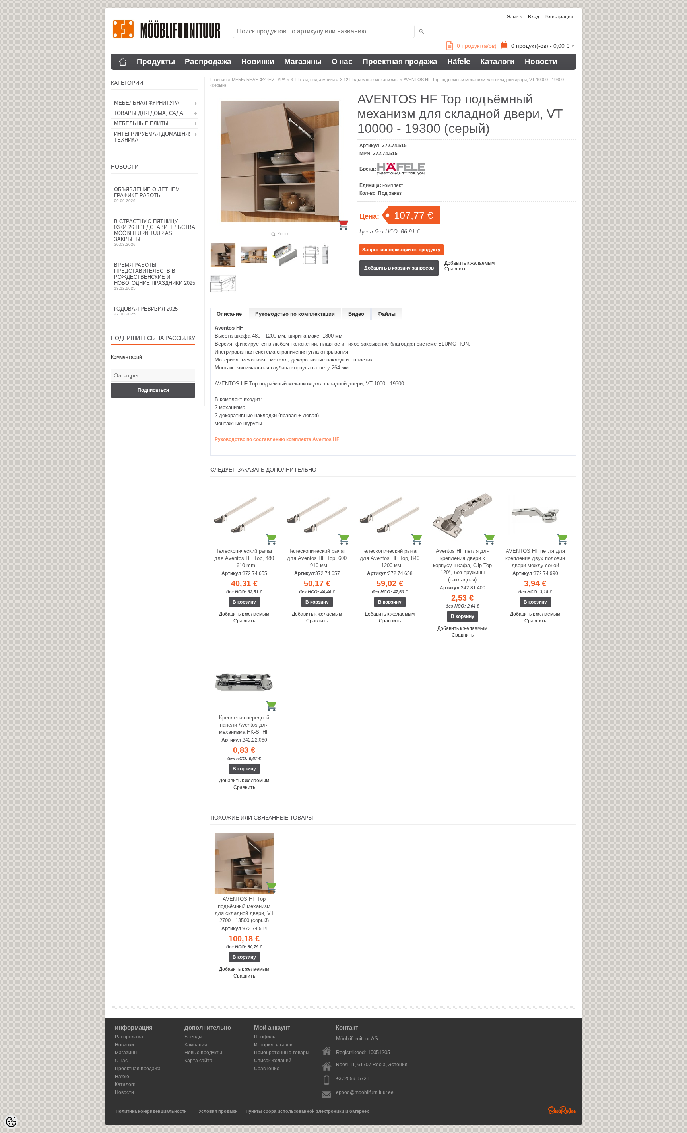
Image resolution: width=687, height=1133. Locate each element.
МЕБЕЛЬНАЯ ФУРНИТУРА (146, 103)
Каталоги (497, 61)
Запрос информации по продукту (401, 250)
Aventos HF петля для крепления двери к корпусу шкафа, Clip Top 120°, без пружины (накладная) (462, 565)
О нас (342, 61)
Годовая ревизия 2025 (146, 311)
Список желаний (272, 1060)
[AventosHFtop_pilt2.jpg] (254, 255)
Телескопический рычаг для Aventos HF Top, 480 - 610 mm (244, 558)
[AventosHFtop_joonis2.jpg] (223, 283)
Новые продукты (203, 1052)
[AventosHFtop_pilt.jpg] (223, 255)
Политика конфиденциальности (151, 1111)
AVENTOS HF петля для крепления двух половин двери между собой (535, 558)
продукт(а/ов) (477, 46)
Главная (218, 79)
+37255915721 (352, 1078)
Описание (229, 314)
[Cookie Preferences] (11, 1122)
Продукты (156, 61)
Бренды (193, 1037)
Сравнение (266, 1068)
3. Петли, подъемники (313, 79)
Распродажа (208, 61)
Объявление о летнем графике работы (147, 195)
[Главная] (123, 62)
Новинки (257, 61)
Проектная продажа (400, 61)
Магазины (303, 61)
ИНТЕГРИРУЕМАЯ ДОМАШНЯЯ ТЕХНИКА (153, 137)
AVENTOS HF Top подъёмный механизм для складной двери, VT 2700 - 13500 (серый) (244, 909)
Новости (541, 61)
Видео (356, 314)
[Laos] (244, 515)
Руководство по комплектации (295, 314)
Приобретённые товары (281, 1052)
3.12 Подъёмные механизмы (369, 79)
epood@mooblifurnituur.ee (365, 1092)
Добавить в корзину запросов (399, 268)
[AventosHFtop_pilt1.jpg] (285, 255)
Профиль (264, 1037)
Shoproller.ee (562, 1110)
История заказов (273, 1044)
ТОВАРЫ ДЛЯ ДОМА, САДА (148, 113)
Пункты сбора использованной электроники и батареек (307, 1111)
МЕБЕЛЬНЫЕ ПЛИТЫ (141, 123)
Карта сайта (198, 1060)
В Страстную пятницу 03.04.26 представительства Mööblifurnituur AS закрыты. (154, 232)
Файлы (387, 314)
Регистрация (559, 16)
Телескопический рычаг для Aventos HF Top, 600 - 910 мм (317, 558)
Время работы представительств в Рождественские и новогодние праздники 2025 (154, 276)
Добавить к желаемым (469, 263)
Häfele (458, 61)
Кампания (195, 1044)
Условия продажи (218, 1111)
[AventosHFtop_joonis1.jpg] (316, 255)
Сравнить (455, 269)
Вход (533, 16)
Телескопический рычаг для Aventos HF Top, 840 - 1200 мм (389, 558)
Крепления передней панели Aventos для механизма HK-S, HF (244, 725)
